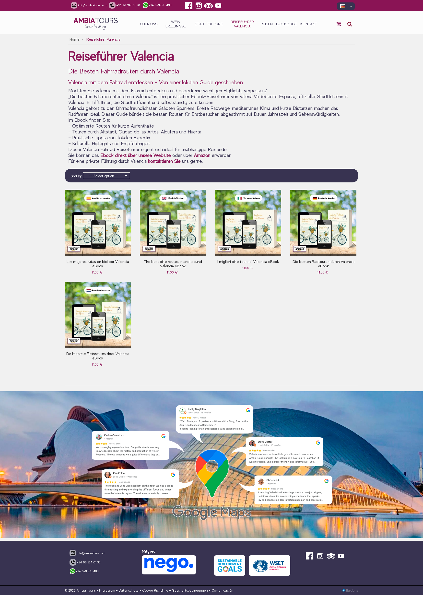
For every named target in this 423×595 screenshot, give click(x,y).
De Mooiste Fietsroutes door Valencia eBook (97, 356)
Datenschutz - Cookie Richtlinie (143, 590)
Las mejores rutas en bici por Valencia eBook (98, 264)
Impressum (107, 590)
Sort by (76, 176)
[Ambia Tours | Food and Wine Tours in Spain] (95, 22)
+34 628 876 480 (87, 571)
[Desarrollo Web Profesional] (350, 590)
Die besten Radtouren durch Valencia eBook (323, 264)
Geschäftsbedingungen (190, 590)
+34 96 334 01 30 (89, 562)
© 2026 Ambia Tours (80, 590)
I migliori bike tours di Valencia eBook (248, 262)
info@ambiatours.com (91, 553)
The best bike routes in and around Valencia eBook (173, 264)
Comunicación (222, 590)
